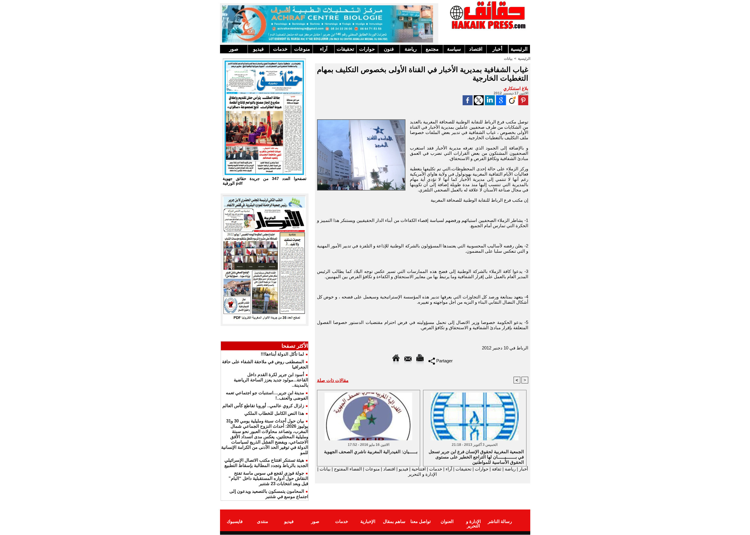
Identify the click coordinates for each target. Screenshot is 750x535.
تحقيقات (345, 49)
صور (233, 49)
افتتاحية (419, 468)
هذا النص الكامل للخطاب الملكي (274, 413)
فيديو (258, 49)
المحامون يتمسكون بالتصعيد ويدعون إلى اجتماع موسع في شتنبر (268, 494)
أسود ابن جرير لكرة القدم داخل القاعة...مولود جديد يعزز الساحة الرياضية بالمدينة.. (271, 380)
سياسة (454, 49)
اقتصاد (476, 49)
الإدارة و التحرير (422, 474)
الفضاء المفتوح (347, 468)
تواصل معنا (420, 521)
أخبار (497, 49)
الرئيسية (519, 49)
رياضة (411, 49)
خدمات (280, 49)
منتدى (262, 521)
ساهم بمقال (394, 521)
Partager (444, 360)
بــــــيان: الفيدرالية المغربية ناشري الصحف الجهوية (370, 451)
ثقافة (496, 468)
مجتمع (432, 49)
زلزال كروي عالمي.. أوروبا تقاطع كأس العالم (263, 405)
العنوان (447, 521)
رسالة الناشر (500, 521)
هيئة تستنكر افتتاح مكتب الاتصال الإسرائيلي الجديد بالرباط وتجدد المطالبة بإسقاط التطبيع (266, 463)
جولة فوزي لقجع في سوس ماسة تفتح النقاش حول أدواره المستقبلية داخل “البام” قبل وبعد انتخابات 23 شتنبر (268, 478)
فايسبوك (235, 521)
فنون (389, 49)
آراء (324, 49)
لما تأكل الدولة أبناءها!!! (282, 353)
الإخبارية (367, 521)
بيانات (508, 59)
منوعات (302, 49)
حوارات (367, 49)
